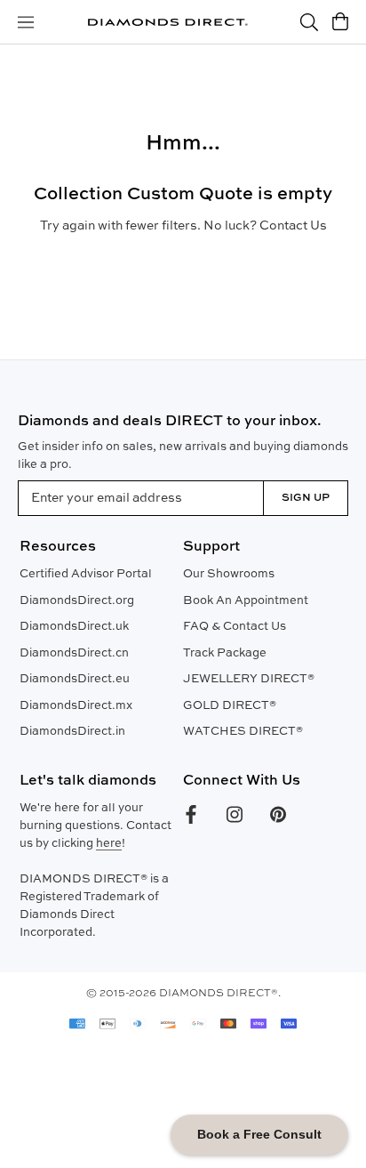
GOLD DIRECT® (229, 706)
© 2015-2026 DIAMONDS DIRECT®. (183, 993)
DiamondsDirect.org (77, 601)
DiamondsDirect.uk (74, 626)
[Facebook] (191, 814)
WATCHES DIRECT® (243, 731)
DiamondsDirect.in (72, 731)
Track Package (225, 653)
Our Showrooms (228, 574)
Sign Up (306, 498)
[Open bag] (340, 23)
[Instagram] (235, 814)
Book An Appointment (245, 601)
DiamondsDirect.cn (74, 653)
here (109, 844)
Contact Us (293, 226)
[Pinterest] (278, 814)
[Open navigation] (25, 23)
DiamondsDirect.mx (76, 706)
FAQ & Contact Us (234, 626)
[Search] (309, 23)
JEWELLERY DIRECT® (248, 679)
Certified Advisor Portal (86, 574)
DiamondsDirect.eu (75, 679)
